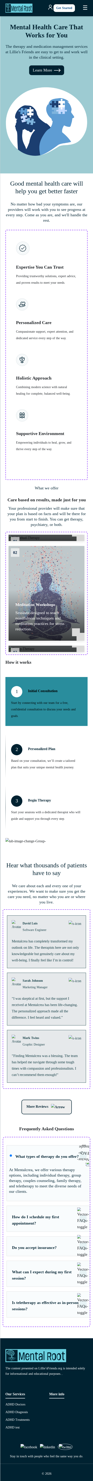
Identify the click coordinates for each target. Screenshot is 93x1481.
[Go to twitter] (65, 1447)
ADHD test (12, 1427)
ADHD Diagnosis (16, 1412)
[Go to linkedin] (47, 1447)
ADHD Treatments (17, 1419)
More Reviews (37, 1106)
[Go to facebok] (29, 1447)
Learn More (42, 70)
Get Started (64, 8)
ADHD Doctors (15, 1404)
